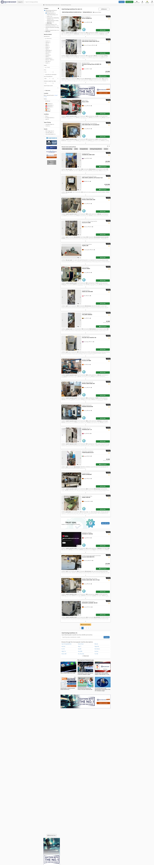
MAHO (47, 45)
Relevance (104, 9)
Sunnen (48, 41)
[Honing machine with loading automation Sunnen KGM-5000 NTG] (71, 562)
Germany (49, 103)
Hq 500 (79, 649)
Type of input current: (48, 85)
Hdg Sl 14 (64, 651)
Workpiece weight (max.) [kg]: (50, 81)
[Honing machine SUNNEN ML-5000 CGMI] (71, 160)
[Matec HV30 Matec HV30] (71, 107)
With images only (50, 131)
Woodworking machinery (52, 25)
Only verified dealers (50, 134)
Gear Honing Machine (66, 644)
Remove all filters (97, 12)
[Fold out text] (86, 37)
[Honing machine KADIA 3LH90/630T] (71, 480)
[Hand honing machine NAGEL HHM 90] (71, 503)
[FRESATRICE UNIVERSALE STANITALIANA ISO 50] (71, 458)
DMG (47, 44)
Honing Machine (84, 149)
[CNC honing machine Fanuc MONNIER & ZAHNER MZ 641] (71, 608)
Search (122, 2)
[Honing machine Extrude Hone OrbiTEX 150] (71, 343)
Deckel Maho (49, 50)
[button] (152, 2)
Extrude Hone (49, 58)
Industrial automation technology (52, 28)
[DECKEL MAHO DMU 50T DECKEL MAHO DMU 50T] (71, 389)
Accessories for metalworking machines (53, 18)
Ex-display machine (49, 117)
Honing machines (51, 13)
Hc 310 (63, 649)
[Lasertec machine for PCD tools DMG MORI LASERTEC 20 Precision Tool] (71, 183)
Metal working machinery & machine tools (51, 11)
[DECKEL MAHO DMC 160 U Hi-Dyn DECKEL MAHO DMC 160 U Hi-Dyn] (71, 585)
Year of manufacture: (48, 76)
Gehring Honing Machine (96, 149)
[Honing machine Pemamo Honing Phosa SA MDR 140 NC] (71, 69)
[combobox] (51, 101)
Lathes (49, 16)
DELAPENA (48, 55)
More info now (105, 523)
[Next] (80, 24)
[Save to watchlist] (109, 18)
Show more (86, 656)
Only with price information (50, 74)
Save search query (86, 624)
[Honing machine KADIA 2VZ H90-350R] (71, 297)
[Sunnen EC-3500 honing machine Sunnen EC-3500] (71, 228)
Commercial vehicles (51, 24)
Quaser (48, 62)
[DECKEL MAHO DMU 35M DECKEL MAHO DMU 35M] (71, 205)
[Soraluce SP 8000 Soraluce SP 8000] (71, 366)
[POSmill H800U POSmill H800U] (71, 274)
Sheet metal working (52, 14)
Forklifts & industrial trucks (52, 30)
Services (96, 651)
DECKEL (48, 47)
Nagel (47, 48)
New (46, 116)
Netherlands (50, 105)
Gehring (48, 42)
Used (47, 119)
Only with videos (50, 132)
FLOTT (47, 53)
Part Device (97, 649)
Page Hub (97, 646)
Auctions (48, 125)
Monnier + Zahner (50, 59)
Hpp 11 (79, 646)
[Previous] (62, 24)
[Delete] (80, 12)
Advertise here (52, 835)
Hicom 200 (64, 653)
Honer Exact (81, 644)
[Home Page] (43, 4)
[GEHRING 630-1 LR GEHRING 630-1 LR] (71, 435)
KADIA (47, 56)
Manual (96, 644)
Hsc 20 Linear (81, 653)
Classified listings (50, 124)
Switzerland (50, 106)
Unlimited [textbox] (47, 101)
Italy (48, 108)
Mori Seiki (48, 61)
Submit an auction (103, 93)
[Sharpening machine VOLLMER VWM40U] (71, 320)
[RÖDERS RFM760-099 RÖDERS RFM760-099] (71, 412)
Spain (49, 109)
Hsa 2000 (80, 651)
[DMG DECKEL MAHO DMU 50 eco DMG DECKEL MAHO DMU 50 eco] (71, 46)
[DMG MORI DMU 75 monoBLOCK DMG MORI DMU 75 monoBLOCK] (71, 130)
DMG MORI (48, 52)
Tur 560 (96, 653)
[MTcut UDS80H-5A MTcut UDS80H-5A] (71, 23)
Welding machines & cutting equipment (52, 21)
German (63, 646)
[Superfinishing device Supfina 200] (71, 251)
